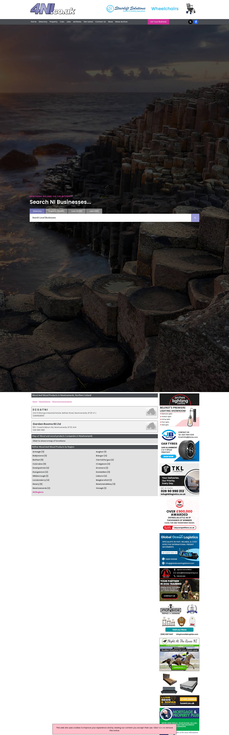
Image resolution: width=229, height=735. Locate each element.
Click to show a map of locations (49, 441)
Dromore (100, 468)
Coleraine (38, 464)
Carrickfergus (103, 459)
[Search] (195, 218)
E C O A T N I (40, 410)
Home (33, 21)
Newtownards (40, 488)
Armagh (37, 451)
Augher (100, 451)
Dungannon (39, 472)
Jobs (69, 21)
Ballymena (38, 455)
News (110, 21)
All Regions (38, 492)
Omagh (100, 488)
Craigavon (101, 464)
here (160, 727)
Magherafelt (102, 480)
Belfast (36, 459)
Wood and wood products (62, 402)
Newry (36, 484)
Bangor (100, 455)
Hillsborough (39, 476)
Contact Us (100, 21)
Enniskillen (101, 472)
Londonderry (39, 480)
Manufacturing (44, 402)
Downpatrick (39, 468)
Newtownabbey (104, 484)
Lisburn (99, 476)
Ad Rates (77, 21)
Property (54, 21)
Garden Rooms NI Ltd (47, 424)
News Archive (121, 21)
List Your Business (158, 21)
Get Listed (88, 21)
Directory (43, 21)
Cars (62, 21)
